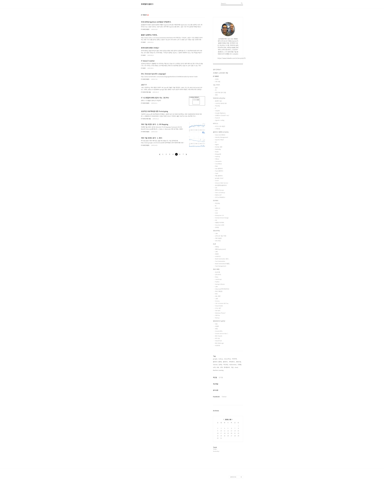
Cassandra (218, 161)
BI (215, 206)
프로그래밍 (216, 269)
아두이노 (217, 315)
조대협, (240, 364)
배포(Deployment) (220, 249)
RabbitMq (218, 149)
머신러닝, (226, 364)
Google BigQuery (220, 113)
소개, (214, 367)
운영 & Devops (219, 190)
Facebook (216, 397)
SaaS (216, 173)
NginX (217, 144)
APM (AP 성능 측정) (220, 236)
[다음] (186, 154)
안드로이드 (218, 274)
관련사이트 (233, 477)
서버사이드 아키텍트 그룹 (236, 414)
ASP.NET (217, 310)
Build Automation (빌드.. (222, 259)
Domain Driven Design (222, 218)
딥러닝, (221, 364)
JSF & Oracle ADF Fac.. (222, 303)
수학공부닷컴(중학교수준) (236, 443)
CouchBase (218, 164)
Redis (217, 152)
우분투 (217, 326)
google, (215, 359)
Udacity (232, 448)
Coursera (233, 464)
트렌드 (217, 79)
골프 (216, 88)
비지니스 (215, 123)
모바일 (217, 227)
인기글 (221, 377)
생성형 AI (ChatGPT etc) (222, 115)
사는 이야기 (216, 85)
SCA (216, 210)
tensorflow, (227, 359)
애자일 (217, 247)
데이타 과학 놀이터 (235, 470)
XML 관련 (217, 296)
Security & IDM (219, 225)
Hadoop (217, 156)
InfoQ (232, 422)
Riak (216, 166)
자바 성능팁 (218, 238)
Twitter (224, 397)
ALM (214, 244)
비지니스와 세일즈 (220, 126)
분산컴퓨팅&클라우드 (221, 185)
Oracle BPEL (219, 331)
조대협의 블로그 (147, 4)
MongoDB (218, 154)
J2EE (216, 298)
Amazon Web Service (221, 183)
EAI (216, 220)
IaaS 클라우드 (219, 168)
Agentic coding (219, 120)
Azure (217, 180)
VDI (216, 188)
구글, (232, 367)
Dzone (232, 419)
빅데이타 (217, 345)
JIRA (216, 252)
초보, (218, 367)
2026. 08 (228, 419)
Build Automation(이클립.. (222, 264)
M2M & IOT (218, 195)
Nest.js (217, 318)
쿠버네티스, (232, 362)
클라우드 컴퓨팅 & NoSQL (221, 132)
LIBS (216, 286)
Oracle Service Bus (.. (221, 333)
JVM (216, 233)
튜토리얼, (238, 362)
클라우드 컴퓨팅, (217, 362)
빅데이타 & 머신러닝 (219, 98)
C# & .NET (218, 308)
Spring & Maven (220, 284)
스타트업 (217, 129)
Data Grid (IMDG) (220, 135)
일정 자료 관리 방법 (220, 92)
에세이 (217, 254)
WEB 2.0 (217, 208)
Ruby (216, 277)
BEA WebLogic (219, 343)
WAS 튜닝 (218, 241)
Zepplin (217, 111)
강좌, (221, 367)
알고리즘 (217, 272)
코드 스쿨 (233, 454)
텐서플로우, (227, 367)
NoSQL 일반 (218, 147)
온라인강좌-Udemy (235, 467)
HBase (217, 159)
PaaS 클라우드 (219, 171)
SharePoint (218, 341)
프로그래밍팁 (218, 291)
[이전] (159, 154)
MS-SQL (217, 338)
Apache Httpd (219, 140)
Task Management (220, 266)
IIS (216, 142)
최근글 (215, 377)
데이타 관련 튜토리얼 (236, 474)
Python (217, 282)
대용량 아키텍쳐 (219, 222)
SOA (216, 213)
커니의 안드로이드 (235, 451)
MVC (216, 294)
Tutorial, (215, 364)
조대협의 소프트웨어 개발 (220, 73)
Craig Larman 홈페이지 (236, 430)
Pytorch (217, 118)
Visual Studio (219, 306)
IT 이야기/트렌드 (145, 29)
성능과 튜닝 (216, 231)
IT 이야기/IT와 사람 (146, 92)
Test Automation (220, 261)
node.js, (220, 359)
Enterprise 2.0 (219, 215)
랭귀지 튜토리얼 (234, 458)
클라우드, (225, 362)
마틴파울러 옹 (234, 426)
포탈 (216, 329)
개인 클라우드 (219, 176)
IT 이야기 (143, 42)
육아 (216, 95)
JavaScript (218, 279)
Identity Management (221, 137)
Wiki (216, 324)
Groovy (217, 301)
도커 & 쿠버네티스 (220, 197)
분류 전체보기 (217, 69)
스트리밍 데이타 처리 (221, 103)
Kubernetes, (233, 364)
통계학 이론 (218, 101)
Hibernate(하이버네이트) (222, 289)
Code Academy (235, 461)
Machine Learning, (218, 370)
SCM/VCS (218, 256)
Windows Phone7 (220, 313)
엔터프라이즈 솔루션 (219, 321)
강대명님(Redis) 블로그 (236, 436)
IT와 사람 (217, 82)
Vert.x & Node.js (220, 192)
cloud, (236, 367)
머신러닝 (217, 106)
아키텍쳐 (215, 201)
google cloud (219, 178)
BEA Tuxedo (218, 336)
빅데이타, (234, 359)
